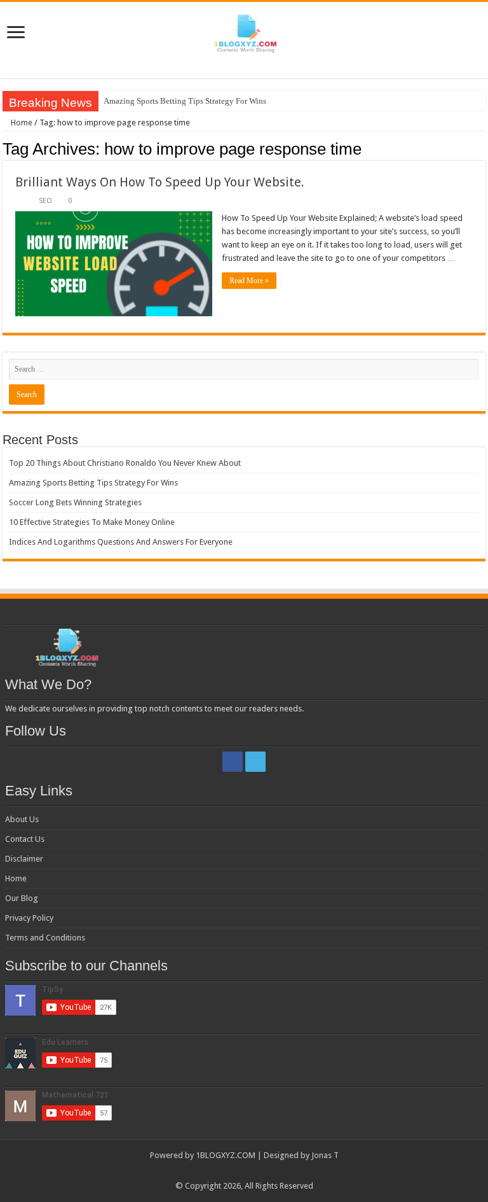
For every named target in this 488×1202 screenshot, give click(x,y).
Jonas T (325, 1155)
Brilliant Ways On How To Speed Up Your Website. (159, 182)
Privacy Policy (29, 918)
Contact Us (24, 839)
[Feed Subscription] (481, 148)
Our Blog (21, 898)
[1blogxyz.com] (244, 31)
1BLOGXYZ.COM (225, 1155)
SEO (45, 201)
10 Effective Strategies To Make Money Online (92, 522)
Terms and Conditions (45, 937)
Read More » (249, 280)
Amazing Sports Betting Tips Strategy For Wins (185, 101)
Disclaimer (24, 858)
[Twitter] (255, 761)
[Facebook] (232, 761)
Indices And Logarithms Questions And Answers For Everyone (121, 542)
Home (20, 122)
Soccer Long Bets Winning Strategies (75, 502)
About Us (22, 819)
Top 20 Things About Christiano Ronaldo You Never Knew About (125, 463)
